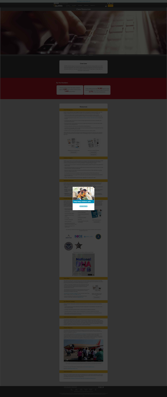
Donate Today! (83, 206)
